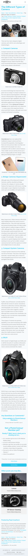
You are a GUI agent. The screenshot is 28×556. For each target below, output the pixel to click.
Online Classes (14, 461)
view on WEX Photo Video (14, 298)
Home (2, 13)
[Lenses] (14, 479)
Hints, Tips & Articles (11, 13)
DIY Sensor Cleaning (14, 510)
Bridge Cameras (8, 16)
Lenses (14, 488)
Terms (19, 552)
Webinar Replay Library (16, 490)
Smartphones (4, 19)
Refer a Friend (11, 552)
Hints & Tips (20, 13)
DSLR (10, 18)
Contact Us (7, 550)
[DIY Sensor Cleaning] (14, 500)
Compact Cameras (16, 16)
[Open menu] (25, 2)
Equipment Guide (17, 18)
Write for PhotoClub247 (19, 550)
